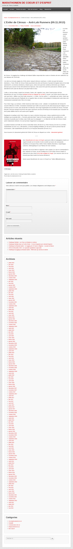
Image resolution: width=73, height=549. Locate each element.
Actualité (11, 523)
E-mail (8, 212)
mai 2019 (11, 356)
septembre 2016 (13, 416)
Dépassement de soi (14, 526)
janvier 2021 (12, 319)
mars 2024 (11, 270)
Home (5, 17)
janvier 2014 (12, 474)
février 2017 (12, 407)
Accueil (5, 9)
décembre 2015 (13, 433)
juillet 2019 (11, 352)
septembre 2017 (13, 393)
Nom (7, 205)
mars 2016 (11, 427)
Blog (41, 9)
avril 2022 (11, 296)
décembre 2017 (13, 388)
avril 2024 (11, 268)
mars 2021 (11, 315)
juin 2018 (11, 377)
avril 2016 (11, 425)
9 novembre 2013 (13, 25)
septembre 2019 (13, 349)
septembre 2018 (13, 371)
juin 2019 (11, 354)
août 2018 (11, 373)
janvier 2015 (12, 453)
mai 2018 (11, 378)
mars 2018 (11, 382)
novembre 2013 (13, 478)
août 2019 (11, 350)
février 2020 (12, 339)
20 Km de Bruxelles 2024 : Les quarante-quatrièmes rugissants (25, 248)
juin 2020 (11, 332)
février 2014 (12, 472)
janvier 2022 (12, 300)
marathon (33, 174)
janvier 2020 (12, 341)
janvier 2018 (12, 386)
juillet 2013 (11, 483)
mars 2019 (11, 360)
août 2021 (11, 307)
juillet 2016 (11, 420)
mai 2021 (11, 311)
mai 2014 (11, 467)
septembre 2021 (13, 305)
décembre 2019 (13, 343)
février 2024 (12, 272)
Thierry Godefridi (24, 25)
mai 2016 (11, 423)
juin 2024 (11, 264)
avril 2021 (11, 313)
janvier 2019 (12, 364)
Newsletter (48, 9)
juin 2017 (11, 399)
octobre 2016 (12, 414)
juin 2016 (11, 422)
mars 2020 (11, 337)
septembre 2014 (13, 459)
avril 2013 (11, 489)
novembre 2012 (13, 496)
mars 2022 (11, 298)
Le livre (12, 9)
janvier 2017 (12, 408)
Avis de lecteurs (33, 9)
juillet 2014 (11, 463)
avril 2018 (11, 380)
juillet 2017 (11, 397)
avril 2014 (11, 468)
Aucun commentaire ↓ (36, 25)
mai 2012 (11, 508)
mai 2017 (11, 401)
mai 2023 (11, 283)
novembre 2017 (13, 390)
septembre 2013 (13, 481)
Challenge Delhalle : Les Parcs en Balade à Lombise (23, 242)
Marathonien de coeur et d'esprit (26, 2)
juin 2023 (11, 281)
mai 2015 (11, 446)
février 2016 (12, 429)
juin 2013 (11, 485)
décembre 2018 (13, 365)
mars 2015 (11, 450)
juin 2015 (11, 444)
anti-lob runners (14, 174)
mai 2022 (11, 294)
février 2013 (12, 493)
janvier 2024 (12, 274)
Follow (9, 169)
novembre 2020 (13, 322)
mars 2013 (11, 491)
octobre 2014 (12, 457)
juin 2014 (11, 465)
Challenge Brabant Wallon (24, 174)
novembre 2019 (13, 345)
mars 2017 (11, 405)
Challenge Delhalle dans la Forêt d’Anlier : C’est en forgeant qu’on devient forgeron (30, 244)
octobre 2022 (12, 287)
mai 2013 (11, 487)
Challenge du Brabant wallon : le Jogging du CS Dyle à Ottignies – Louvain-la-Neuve (31, 246)
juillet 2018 (11, 375)
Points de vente (21, 9)
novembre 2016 (13, 412)
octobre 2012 (12, 498)
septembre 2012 (13, 500)
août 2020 (11, 328)
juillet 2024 (11, 262)
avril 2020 (11, 335)
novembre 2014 (13, 455)
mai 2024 (11, 266)
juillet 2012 (11, 504)
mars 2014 (11, 470)
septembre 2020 (13, 326)
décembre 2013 (13, 476)
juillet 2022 (11, 290)
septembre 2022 (13, 289)
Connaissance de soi (14, 525)
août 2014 (11, 461)
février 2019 (12, 362)
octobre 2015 (12, 437)
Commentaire (10, 189)
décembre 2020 (13, 320)
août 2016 (11, 418)
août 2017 (11, 395)
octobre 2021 (12, 304)
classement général (56, 132)
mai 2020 (11, 334)
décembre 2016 (13, 410)
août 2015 (11, 440)
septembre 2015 (13, 438)
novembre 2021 (13, 302)
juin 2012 (11, 506)
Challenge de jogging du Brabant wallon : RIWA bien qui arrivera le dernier (28, 249)
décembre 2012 (13, 495)
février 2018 (12, 384)
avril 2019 (11, 358)
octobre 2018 (12, 369)
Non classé (12, 528)
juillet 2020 (11, 330)
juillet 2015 (11, 442)
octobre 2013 (12, 480)
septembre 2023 (13, 279)
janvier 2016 (12, 431)
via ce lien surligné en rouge (45, 153)
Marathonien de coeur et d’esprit (35, 140)
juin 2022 (11, 292)
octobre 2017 (12, 392)
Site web (8, 218)
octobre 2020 (12, 324)
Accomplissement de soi (14, 17)
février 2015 (12, 452)
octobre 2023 (12, 277)
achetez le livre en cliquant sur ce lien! (34, 94)
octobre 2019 (12, 347)
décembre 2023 (13, 276)
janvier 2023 (12, 285)
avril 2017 (11, 403)
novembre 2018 (13, 367)
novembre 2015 (13, 435)
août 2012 (11, 502)
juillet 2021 (11, 309)
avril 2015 (11, 448)
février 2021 (12, 317)
